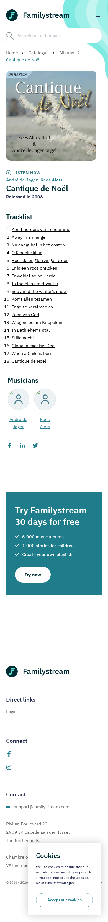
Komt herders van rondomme (38, 229)
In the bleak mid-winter (32, 283)
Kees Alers (51, 180)
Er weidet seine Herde (31, 276)
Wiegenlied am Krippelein (33, 322)
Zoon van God (21, 314)
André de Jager (22, 180)
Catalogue (39, 52)
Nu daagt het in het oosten (36, 245)
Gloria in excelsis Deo (29, 345)
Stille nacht (19, 338)
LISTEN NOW (27, 172)
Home (12, 52)
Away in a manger (27, 237)
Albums (66, 52)
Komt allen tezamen (28, 299)
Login (11, 711)
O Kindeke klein (24, 252)
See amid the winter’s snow (37, 291)
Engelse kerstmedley (28, 307)
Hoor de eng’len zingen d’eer (37, 260)
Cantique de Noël (25, 361)
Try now (33, 574)
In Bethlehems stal (27, 330)
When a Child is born (28, 353)
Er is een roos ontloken (32, 268)
